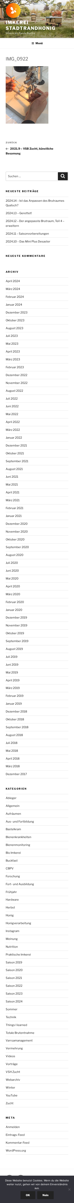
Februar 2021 (14, 508)
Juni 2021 (12, 476)
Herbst (10, 907)
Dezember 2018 (16, 711)
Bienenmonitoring (18, 845)
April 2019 (13, 680)
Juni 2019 (12, 664)
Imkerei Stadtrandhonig (31, 25)
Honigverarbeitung (18, 923)
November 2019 (16, 625)
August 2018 (14, 735)
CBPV (10, 868)
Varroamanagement (19, 1040)
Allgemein (13, 806)
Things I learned (16, 1025)
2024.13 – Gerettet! (19, 213)
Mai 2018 (12, 750)
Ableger (11, 798)
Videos (10, 1056)
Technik (11, 1017)
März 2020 (13, 594)
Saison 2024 (14, 1001)
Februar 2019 (15, 696)
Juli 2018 (11, 743)
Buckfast (12, 860)
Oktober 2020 (15, 539)
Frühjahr (11, 892)
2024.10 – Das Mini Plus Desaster (28, 241)
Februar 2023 (15, 367)
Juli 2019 (11, 657)
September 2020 (17, 547)
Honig (10, 915)
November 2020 (17, 531)
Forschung (13, 876)
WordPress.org (16, 1150)
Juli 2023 (12, 336)
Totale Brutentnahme (20, 1033)
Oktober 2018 (15, 719)
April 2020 (13, 586)
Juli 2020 (12, 563)
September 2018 (17, 727)
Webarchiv (13, 1079)
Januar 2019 (14, 703)
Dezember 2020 (17, 524)
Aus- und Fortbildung (20, 821)
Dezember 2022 (16, 375)
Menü (39, 43)
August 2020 (14, 555)
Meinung (12, 939)
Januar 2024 (14, 304)
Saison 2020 (14, 970)
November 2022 (17, 383)
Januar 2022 (14, 437)
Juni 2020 (12, 570)
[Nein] (69, 1189)
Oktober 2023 (15, 320)
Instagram (12, 931)
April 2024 (13, 281)
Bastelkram (13, 829)
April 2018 (13, 758)
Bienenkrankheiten (18, 837)
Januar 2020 (14, 610)
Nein (45, 1195)
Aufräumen (13, 813)
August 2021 (14, 469)
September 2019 (17, 641)
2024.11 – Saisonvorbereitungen (27, 233)
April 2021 (12, 492)
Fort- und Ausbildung (20, 884)
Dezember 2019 (16, 617)
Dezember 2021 (16, 445)
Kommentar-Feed (17, 1142)
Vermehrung (14, 1048)
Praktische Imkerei (18, 954)
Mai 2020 (12, 578)
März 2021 (13, 500)
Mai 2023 (12, 343)
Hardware (12, 899)
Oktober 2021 (15, 453)
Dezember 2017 (16, 774)
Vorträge (12, 1064)
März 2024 (13, 289)
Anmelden (13, 1127)
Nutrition (12, 946)
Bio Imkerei (13, 853)
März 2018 (13, 766)
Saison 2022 (14, 986)
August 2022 (14, 391)
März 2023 (13, 359)
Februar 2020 (15, 602)
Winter (10, 1087)
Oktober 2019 (15, 633)
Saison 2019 (14, 962)
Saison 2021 (14, 978)
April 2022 (13, 422)
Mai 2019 (12, 672)
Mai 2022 (12, 414)
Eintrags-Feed (15, 1135)
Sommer (11, 1009)
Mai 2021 (12, 484)
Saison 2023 (14, 993)
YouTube (11, 1095)
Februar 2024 (15, 297)
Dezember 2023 (17, 312)
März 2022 (13, 430)
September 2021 (17, 461)
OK (28, 1195)
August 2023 (14, 328)
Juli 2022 (12, 398)
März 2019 (13, 688)
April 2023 (13, 351)
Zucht (9, 1103)
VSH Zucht (13, 1072)
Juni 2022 (12, 406)
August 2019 (14, 649)
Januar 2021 (14, 516)
